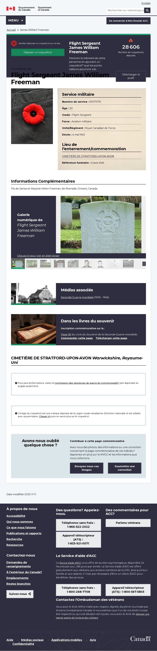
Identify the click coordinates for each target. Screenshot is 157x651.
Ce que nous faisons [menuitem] (21, 527)
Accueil (11, 29)
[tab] (18, 263)
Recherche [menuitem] (14, 539)
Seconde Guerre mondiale (77, 297)
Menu (17, 20)
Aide (9, 640)
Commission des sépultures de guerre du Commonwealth (87, 383)
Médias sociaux (32, 640)
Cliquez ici (44, 416)
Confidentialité (23, 644)
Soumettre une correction (125, 468)
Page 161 (66, 334)
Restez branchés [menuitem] (18, 584)
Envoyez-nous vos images (87, 468)
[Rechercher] (147, 10)
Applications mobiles (66, 640)
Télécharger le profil (131, 76)
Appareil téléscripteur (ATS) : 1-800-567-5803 (128, 590)
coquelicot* (76, 65)
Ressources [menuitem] (14, 545)
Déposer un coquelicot (38, 52)
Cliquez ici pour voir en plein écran (38, 255)
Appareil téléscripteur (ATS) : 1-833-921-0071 (78, 539)
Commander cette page (77, 338)
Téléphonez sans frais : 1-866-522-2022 (78, 525)
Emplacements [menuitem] (17, 578)
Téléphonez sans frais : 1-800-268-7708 (78, 590)
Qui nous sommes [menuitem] (19, 521)
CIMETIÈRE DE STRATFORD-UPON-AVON (88, 156)
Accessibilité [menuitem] (15, 516)
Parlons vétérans (128, 523)
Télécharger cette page (111, 338)
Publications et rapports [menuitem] (23, 533)
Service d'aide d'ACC (70, 563)
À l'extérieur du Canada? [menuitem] (24, 572)
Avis (93, 640)
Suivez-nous (21, 595)
